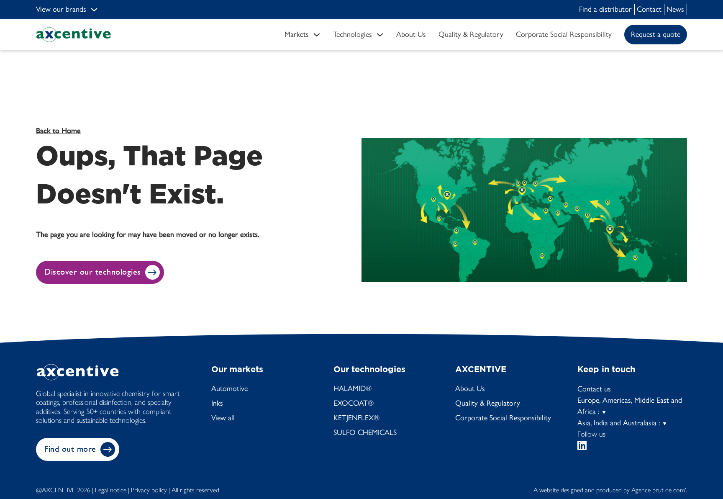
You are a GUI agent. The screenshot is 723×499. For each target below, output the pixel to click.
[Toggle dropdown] (94, 9)
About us (411, 34)
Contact (649, 9)
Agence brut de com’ (658, 490)
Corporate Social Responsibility (503, 417)
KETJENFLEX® (356, 417)
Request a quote (655, 34)
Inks (217, 403)
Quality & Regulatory (470, 34)
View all (223, 417)
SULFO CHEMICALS (365, 432)
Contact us (594, 389)
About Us (470, 388)
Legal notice (110, 490)
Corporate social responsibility (564, 34)
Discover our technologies (92, 272)
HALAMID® (352, 388)
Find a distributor (605, 9)
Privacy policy (149, 490)
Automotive (229, 388)
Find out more (70, 449)
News (675, 9)
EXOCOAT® (353, 403)
